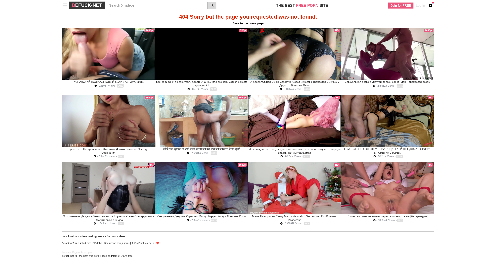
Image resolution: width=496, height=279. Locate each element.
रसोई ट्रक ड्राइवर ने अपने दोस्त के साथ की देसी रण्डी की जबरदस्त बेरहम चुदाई (201, 149)
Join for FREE (401, 5)
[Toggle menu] (65, 5)
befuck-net (87, 5)
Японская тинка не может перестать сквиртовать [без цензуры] (388, 216)
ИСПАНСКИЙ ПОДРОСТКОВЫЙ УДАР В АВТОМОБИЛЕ (108, 81)
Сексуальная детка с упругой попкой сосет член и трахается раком (387, 81)
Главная (66, 252)
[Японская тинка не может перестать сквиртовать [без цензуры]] (387, 188)
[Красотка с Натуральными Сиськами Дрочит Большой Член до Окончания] (108, 121)
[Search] (212, 5)
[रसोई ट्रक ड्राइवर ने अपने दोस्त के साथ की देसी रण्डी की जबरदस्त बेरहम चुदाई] (201, 121)
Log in (420, 5)
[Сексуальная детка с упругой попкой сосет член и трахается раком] (387, 54)
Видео (76, 252)
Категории (86, 252)
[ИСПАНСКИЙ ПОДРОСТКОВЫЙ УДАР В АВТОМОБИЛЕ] (108, 54)
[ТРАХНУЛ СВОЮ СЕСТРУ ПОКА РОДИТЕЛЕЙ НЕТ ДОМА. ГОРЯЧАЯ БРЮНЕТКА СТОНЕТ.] (387, 121)
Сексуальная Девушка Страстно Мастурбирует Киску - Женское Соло (201, 216)
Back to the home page (248, 23)
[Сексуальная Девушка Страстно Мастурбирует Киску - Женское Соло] (201, 188)
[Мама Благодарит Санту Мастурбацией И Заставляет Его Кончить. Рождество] (294, 188)
